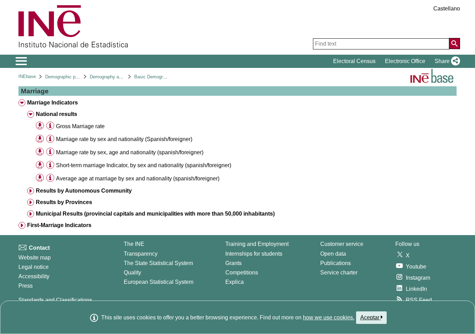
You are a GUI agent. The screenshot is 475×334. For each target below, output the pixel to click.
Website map (34, 258)
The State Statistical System (158, 263)
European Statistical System (158, 282)
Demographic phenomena (70, 76)
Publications (335, 263)
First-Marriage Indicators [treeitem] (59, 225)
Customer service (341, 244)
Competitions (241, 272)
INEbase (27, 76)
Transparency (141, 254)
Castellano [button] (446, 8)
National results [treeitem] (56, 114)
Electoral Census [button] (354, 61)
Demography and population (118, 76)
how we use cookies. (328, 317)
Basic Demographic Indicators (164, 76)
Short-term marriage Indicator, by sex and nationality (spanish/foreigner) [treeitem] (143, 165)
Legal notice (33, 267)
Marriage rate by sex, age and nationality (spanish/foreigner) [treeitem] (129, 152)
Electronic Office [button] (405, 61)
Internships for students (253, 254)
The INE (134, 244)
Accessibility (33, 276)
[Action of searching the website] (454, 43)
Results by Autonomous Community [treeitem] (84, 191)
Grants (233, 263)
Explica (234, 282)
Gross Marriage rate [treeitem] (80, 126)
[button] (446, 61)
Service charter (338, 272)
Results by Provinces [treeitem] (64, 202)
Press (25, 286)
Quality (132, 272)
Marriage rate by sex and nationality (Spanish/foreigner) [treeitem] (124, 139)
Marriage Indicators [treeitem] (52, 103)
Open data (333, 254)
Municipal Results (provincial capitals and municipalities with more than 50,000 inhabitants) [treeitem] (155, 214)
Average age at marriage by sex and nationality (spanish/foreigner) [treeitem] (137, 178)
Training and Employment (257, 244)
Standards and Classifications (55, 300)
